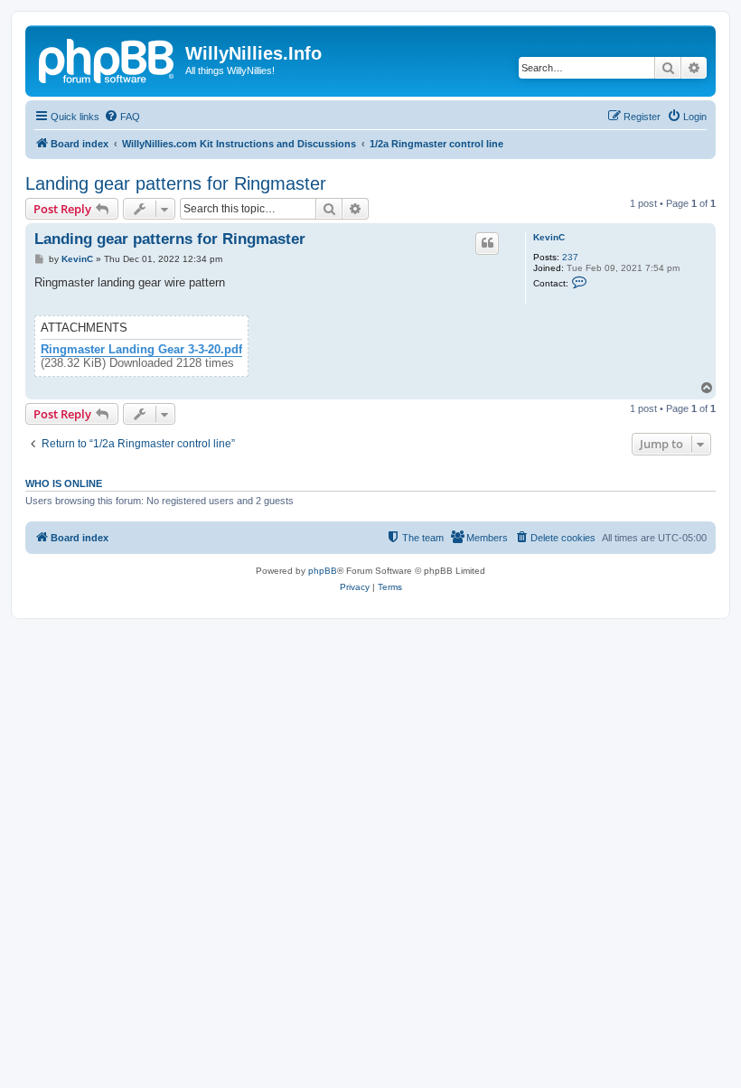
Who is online (63, 483)
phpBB (322, 571)
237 (570, 257)
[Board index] (107, 59)
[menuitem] (122, 116)
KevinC (549, 237)
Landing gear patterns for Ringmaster (175, 183)
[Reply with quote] (487, 243)
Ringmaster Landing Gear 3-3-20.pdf (141, 349)
